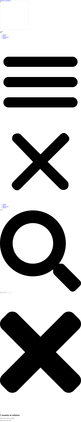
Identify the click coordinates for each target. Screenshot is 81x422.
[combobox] (6, 292)
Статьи (4, 35)
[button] (40, 121)
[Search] (0, 412)
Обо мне (4, 38)
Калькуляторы (6, 37)
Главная (4, 34)
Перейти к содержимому (5, 0)
